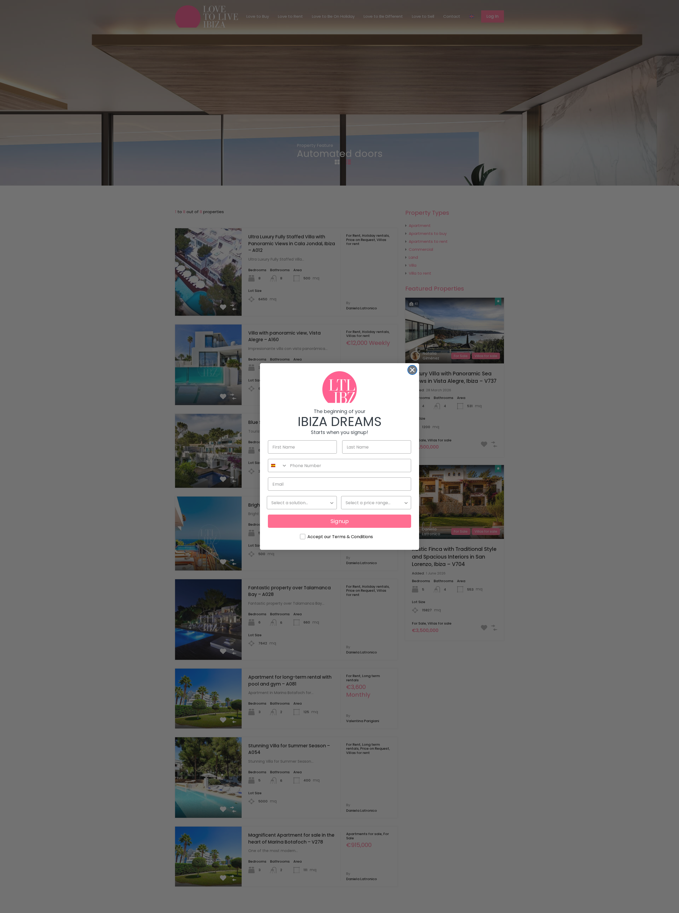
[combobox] (277, 465)
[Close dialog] (412, 370)
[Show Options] (331, 502)
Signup (339, 521)
